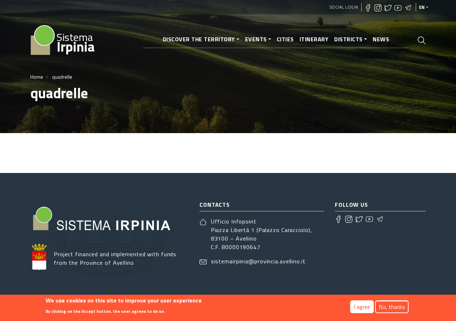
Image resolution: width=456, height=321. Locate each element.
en (422, 7)
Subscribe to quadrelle (33, 153)
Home (36, 76)
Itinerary (314, 39)
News (381, 39)
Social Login (344, 7)
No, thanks (392, 306)
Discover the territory (199, 39)
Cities (285, 39)
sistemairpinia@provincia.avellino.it (258, 261)
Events (256, 39)
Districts (348, 39)
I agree (362, 306)
